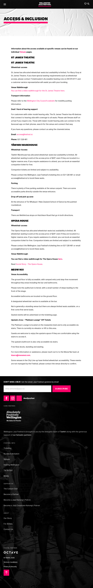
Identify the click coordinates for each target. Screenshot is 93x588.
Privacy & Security (10, 567)
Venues (7, 459)
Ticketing (7, 448)
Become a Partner (11, 494)
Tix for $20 (8, 470)
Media (6, 476)
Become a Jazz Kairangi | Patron (17, 500)
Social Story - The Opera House (29, 264)
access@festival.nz (25, 134)
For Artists (8, 524)
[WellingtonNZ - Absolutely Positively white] (14, 416)
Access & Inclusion (11, 454)
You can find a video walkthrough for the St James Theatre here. (38, 91)
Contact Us (8, 529)
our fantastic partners (22, 435)
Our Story (8, 518)
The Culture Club (11, 489)
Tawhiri (63, 431)
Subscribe (61, 389)
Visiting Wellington (11, 465)
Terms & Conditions (10, 562)
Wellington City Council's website (41, 101)
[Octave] (11, 552)
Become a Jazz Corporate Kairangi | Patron (22, 505)
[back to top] (6, 572)
